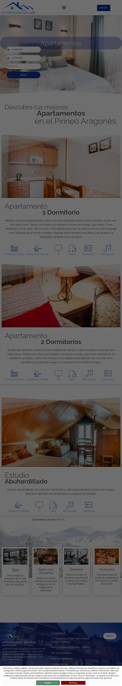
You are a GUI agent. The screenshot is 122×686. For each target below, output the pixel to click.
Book (23, 75)
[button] (64, 7)
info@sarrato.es (59, 664)
